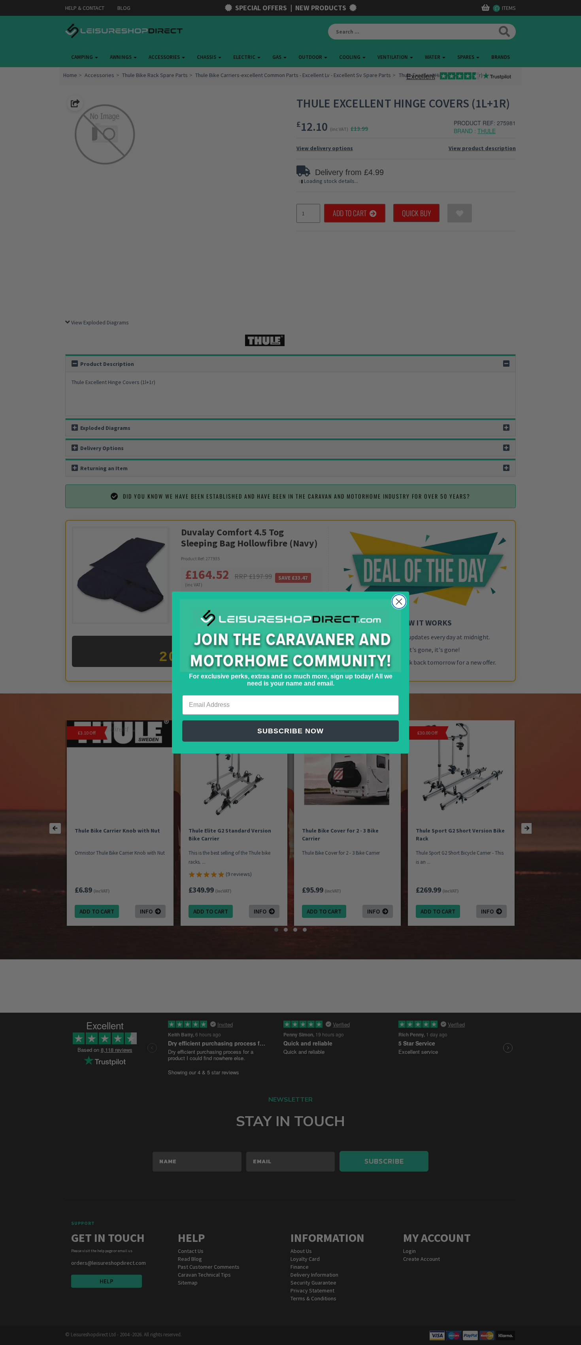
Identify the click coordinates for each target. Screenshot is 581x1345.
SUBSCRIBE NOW (290, 731)
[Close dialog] (399, 601)
